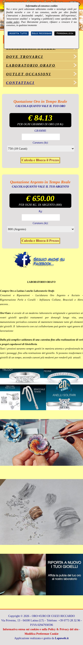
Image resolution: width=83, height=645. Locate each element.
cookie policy (12, 22)
